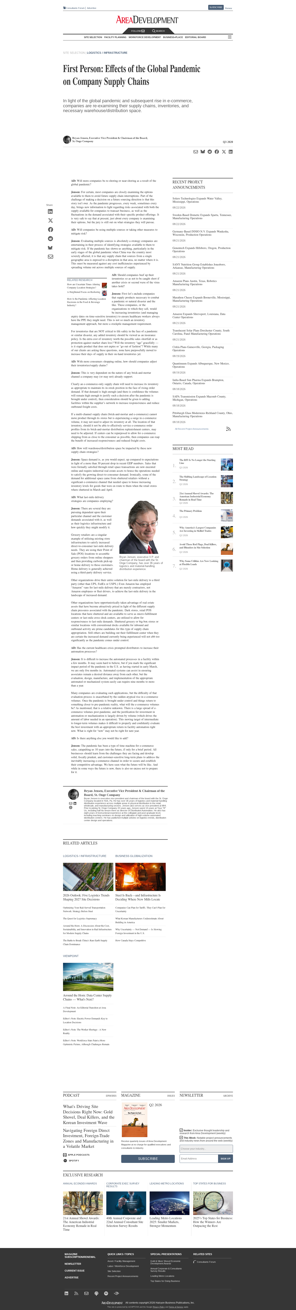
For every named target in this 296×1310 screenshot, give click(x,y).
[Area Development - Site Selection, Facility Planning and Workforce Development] (148, 20)
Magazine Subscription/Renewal (80, 1255)
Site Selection (114, 1271)
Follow (136, 31)
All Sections (230, 37)
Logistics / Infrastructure (107, 52)
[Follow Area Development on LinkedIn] (67, 1293)
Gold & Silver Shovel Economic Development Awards (165, 1262)
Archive (228, 1095)
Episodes (111, 1095)
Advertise (91, 8)
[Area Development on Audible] (116, 1293)
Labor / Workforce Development (123, 1266)
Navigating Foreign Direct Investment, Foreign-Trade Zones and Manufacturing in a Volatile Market (88, 1138)
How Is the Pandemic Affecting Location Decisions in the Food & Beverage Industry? (86, 302)
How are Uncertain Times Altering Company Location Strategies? (83, 286)
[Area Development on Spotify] (106, 1293)
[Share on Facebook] (51, 230)
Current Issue (75, 1270)
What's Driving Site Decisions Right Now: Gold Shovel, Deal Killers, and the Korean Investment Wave (89, 1114)
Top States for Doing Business (165, 1281)
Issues (171, 1095)
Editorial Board (195, 37)
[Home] (86, 1293)
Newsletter (73, 1264)
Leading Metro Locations (162, 1276)
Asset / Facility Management (121, 1261)
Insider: (204, 1132)
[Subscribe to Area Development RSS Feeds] (77, 1293)
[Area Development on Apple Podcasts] (96, 1293)
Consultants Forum (75, 8)
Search (160, 31)
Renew (228, 8)
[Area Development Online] (112, 1303)
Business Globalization (133, 856)
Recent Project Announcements (123, 1276)
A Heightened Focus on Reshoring (83, 291)
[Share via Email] (51, 257)
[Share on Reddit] (51, 239)
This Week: (206, 1139)
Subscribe (215, 7)
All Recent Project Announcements (192, 429)
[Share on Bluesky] (51, 248)
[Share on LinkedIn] (51, 212)
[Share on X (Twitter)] (51, 221)
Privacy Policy (159, 1307)
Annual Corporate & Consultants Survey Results (166, 1269)
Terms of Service (176, 1307)
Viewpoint (71, 956)
